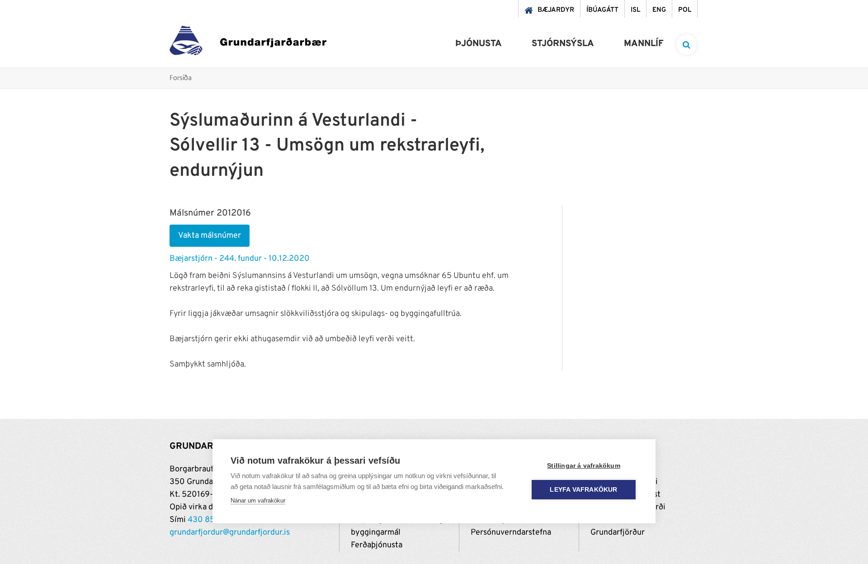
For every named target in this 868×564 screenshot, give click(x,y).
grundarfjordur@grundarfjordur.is (230, 532)
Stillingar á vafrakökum (583, 465)
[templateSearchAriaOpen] (686, 44)
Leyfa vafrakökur (583, 489)
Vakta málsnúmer (209, 235)
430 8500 (207, 520)
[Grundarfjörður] (248, 43)
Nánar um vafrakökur (258, 500)
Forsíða (181, 78)
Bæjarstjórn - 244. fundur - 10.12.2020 (240, 259)
